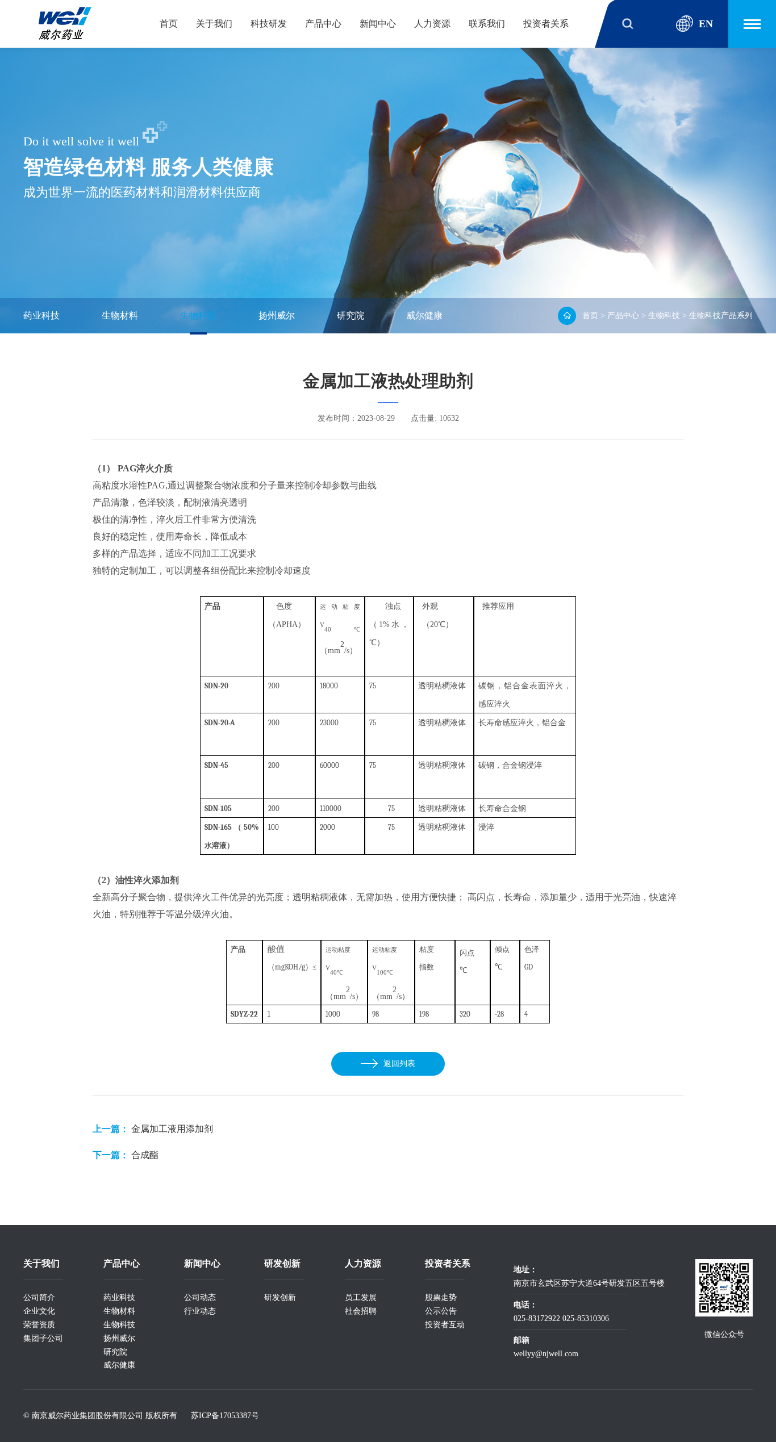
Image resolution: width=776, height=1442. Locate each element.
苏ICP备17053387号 (225, 1415)
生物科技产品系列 (721, 315)
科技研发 (269, 23)
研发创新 (280, 1297)
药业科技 (41, 315)
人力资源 (432, 23)
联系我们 (487, 23)
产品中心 (323, 23)
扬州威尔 (276, 315)
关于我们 (214, 23)
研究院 (350, 315)
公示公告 (441, 1311)
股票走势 (441, 1297)
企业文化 (39, 1311)
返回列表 (399, 1063)
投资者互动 (445, 1324)
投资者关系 (546, 23)
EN (706, 24)
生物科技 (198, 315)
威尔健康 (424, 315)
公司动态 (200, 1297)
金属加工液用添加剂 (172, 1129)
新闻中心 (378, 23)
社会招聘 (361, 1311)
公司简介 (39, 1297)
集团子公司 (43, 1338)
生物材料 (120, 315)
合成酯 (144, 1155)
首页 (169, 23)
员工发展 (361, 1297)
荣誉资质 (39, 1324)
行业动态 (200, 1311)
